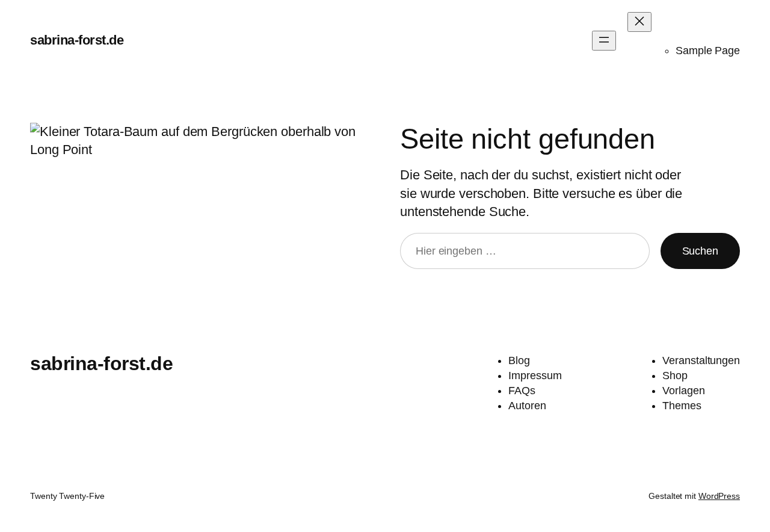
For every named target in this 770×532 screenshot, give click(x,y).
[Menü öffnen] (604, 41)
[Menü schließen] (639, 22)
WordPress (719, 496)
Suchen (700, 251)
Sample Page (708, 51)
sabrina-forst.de (76, 40)
